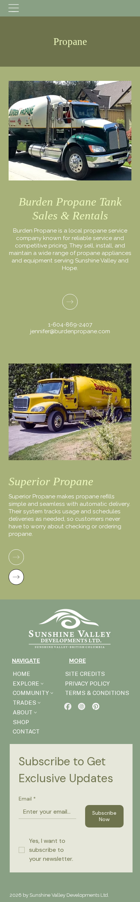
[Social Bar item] (67, 706)
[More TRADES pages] (39, 702)
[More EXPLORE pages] (42, 683)
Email (27, 799)
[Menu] (13, 8)
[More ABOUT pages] (35, 712)
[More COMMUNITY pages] (51, 693)
